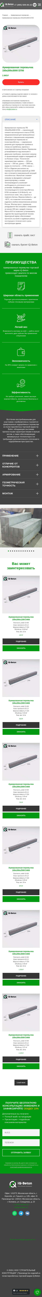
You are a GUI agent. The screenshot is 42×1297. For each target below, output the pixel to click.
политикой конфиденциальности (21, 1167)
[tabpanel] (21, 174)
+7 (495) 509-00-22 (21, 1205)
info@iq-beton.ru (11, 109)
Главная (5, 15)
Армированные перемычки (20, 15)
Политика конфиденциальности (22, 1240)
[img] (14, 1213)
